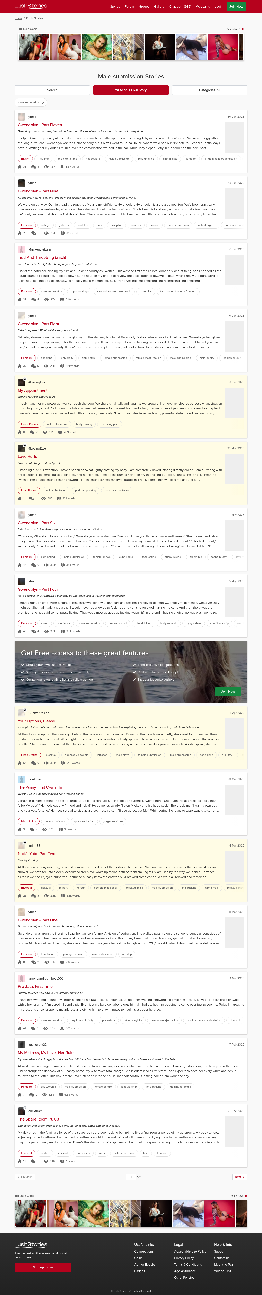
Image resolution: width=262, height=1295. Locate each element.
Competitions (144, 1251)
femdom (191, 159)
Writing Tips (222, 1271)
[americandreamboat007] (21, 978)
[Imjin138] (21, 845)
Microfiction (28, 821)
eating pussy (219, 557)
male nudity (207, 358)
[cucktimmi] (21, 1111)
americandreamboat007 (45, 978)
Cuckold (26, 1153)
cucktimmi (35, 1111)
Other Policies (184, 1277)
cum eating (48, 557)
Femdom (26, 225)
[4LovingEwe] (21, 382)
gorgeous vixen (113, 821)
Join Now (236, 6)
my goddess (193, 623)
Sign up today (43, 1267)
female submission (115, 358)
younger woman (73, 954)
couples (136, 225)
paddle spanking (85, 490)
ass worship (48, 1087)
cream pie (196, 557)
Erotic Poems (29, 424)
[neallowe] (21, 779)
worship (127, 954)
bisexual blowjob (237, 888)
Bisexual (26, 888)
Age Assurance (185, 1271)
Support (219, 1251)
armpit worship (219, 623)
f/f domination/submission (221, 159)
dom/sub (235, 1020)
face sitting (149, 557)
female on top (102, 557)
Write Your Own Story (131, 90)
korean (81, 888)
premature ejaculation (164, 1020)
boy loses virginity (82, 1020)
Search (52, 90)
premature (108, 1020)
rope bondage (80, 291)
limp (145, 1153)
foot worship (129, 1087)
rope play (146, 291)
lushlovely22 (37, 1044)
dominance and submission (204, 1020)
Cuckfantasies (38, 713)
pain (99, 225)
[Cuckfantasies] (21, 713)
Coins (138, 1258)
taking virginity (133, 1020)
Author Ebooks (144, 1264)
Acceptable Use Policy (190, 1251)
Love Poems (29, 490)
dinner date (170, 159)
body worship (168, 623)
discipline (116, 225)
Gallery (159, 6)
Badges (139, 1271)
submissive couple (76, 755)
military (63, 888)
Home (18, 18)
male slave (122, 755)
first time (43, 159)
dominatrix (88, 358)
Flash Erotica (29, 755)
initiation (102, 755)
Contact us (221, 1258)
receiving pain (110, 424)
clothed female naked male (114, 291)
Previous (27, 1177)
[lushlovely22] (21, 1044)
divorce (154, 225)
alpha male (212, 888)
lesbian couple (232, 358)
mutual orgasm (206, 225)
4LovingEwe (37, 382)
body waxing (84, 424)
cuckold (63, 1153)
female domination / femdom (178, 291)
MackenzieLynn (39, 249)
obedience (63, 623)
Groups (144, 6)
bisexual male (134, 888)
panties (45, 1153)
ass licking (243, 623)
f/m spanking (153, 1087)
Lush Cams (30, 29)
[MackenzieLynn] (21, 249)
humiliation (47, 954)
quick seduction (84, 821)
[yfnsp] (21, 117)
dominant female (180, 1087)
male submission (119, 159)
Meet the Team (224, 1264)
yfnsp (32, 116)
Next (238, 1177)
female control (118, 623)
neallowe (35, 779)
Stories (115, 6)
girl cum (64, 225)
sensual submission (117, 490)
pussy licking (173, 557)
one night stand (67, 159)
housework (93, 159)
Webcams (203, 6)
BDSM (25, 159)
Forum (129, 6)
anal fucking (188, 888)
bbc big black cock (105, 888)
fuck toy (227, 755)
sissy (102, 1153)
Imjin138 (34, 845)
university (67, 358)
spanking (46, 358)
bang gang (206, 755)
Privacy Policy (184, 1258)
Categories (207, 90)
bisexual (51, 755)
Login (219, 6)
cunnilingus (126, 557)
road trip (82, 225)
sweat (44, 623)
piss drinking (146, 159)
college (45, 225)
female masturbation (148, 358)
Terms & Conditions (188, 1264)
